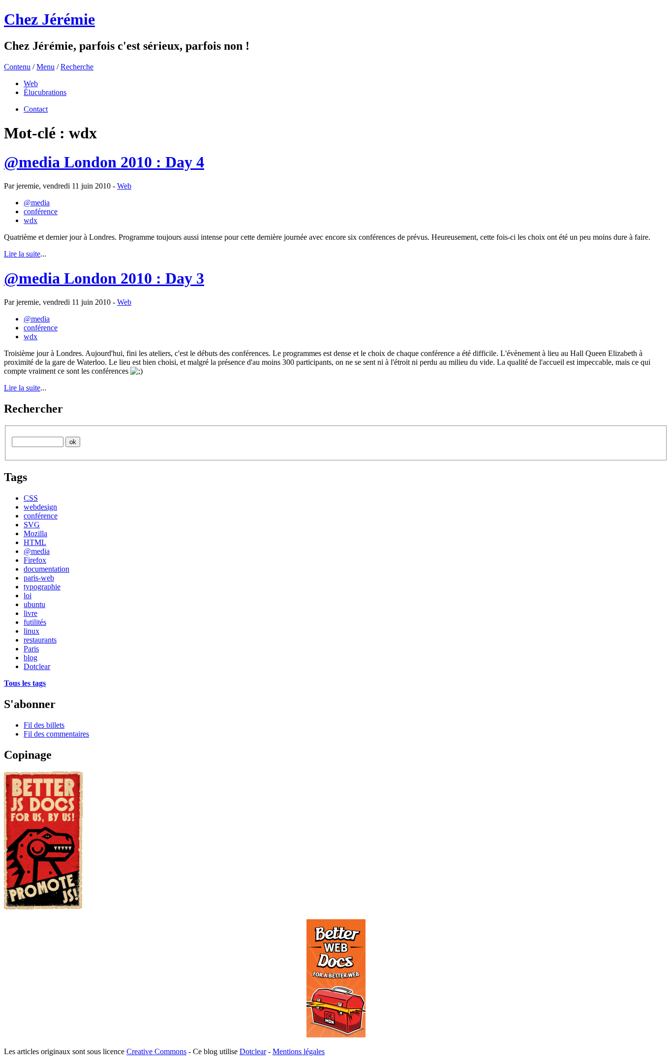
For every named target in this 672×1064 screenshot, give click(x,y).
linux (31, 631)
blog (30, 657)
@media (37, 202)
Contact (36, 109)
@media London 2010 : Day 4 (104, 162)
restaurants (40, 640)
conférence (41, 211)
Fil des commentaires (56, 734)
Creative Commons (156, 1051)
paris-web (39, 578)
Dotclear (37, 666)
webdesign (40, 507)
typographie (42, 586)
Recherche (77, 67)
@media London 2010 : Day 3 (104, 278)
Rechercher (33, 408)
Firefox (35, 560)
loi (27, 595)
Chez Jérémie (49, 19)
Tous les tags (25, 683)
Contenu (17, 67)
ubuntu (34, 604)
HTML (35, 542)
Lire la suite (22, 254)
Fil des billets (44, 725)
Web (31, 83)
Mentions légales (299, 1051)
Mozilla (35, 533)
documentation (46, 569)
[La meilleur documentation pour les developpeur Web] (336, 1035)
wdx (30, 220)
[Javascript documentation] (43, 907)
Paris (31, 649)
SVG (32, 524)
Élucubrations (45, 92)
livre (30, 613)
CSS (31, 498)
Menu (45, 67)
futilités (35, 622)
